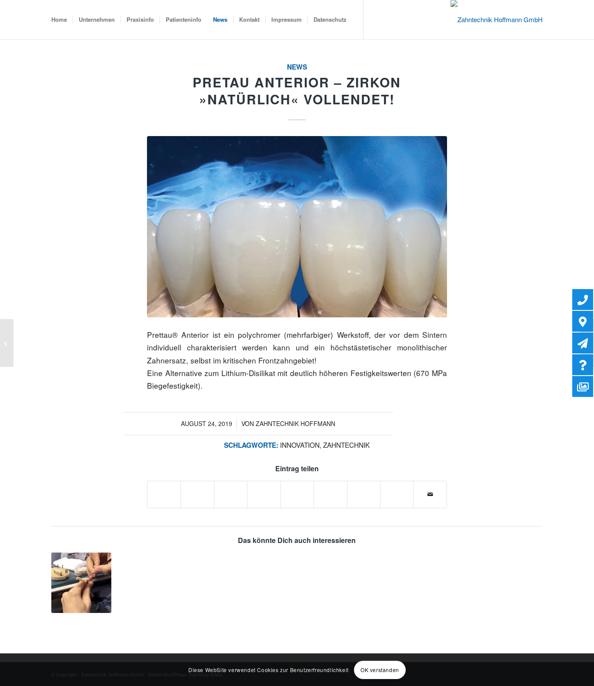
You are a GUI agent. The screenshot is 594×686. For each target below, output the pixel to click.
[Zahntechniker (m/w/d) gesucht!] (81, 583)
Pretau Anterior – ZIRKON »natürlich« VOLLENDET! (297, 90)
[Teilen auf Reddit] (396, 489)
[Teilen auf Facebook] (163, 489)
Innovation (300, 445)
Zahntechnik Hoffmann (295, 423)
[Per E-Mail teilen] (430, 494)
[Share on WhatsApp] (230, 489)
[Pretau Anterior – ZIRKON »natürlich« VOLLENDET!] (297, 226)
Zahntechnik (346, 445)
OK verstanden (379, 669)
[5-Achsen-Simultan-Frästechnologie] (6, 343)
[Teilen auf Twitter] (197, 489)
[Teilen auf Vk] (363, 489)
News (297, 67)
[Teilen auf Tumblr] (330, 489)
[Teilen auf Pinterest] (263, 489)
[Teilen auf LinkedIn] (297, 489)
